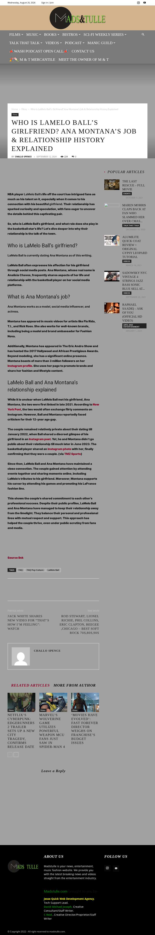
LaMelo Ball (53, 570)
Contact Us (83, 51)
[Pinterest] (29, 171)
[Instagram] (138, 2)
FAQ (21, 570)
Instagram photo (59, 449)
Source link (15, 557)
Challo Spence (23, 156)
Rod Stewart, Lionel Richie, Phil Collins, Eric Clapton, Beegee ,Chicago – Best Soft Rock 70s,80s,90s (79, 624)
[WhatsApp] (37, 171)
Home (15, 109)
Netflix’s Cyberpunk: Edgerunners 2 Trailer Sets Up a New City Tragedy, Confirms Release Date (21, 731)
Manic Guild (100, 43)
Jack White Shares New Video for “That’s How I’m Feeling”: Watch (28, 622)
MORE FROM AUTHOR (74, 685)
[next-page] (16, 754)
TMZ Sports (72, 454)
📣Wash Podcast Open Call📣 (38, 51)
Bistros (70, 34)
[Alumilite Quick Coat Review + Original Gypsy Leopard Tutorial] (111, 240)
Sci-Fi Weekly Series (104, 34)
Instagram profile (20, 366)
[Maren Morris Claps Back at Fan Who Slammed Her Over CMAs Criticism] (111, 208)
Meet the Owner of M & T (84, 59)
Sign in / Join (47, 2)
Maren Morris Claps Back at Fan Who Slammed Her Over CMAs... (134, 213)
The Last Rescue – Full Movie (133, 185)
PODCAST (73, 43)
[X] (20, 171)
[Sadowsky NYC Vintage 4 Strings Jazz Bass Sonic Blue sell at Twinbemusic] (111, 276)
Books (50, 34)
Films (14, 34)
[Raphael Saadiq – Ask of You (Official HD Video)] (111, 308)
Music (32, 34)
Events (127, 193)
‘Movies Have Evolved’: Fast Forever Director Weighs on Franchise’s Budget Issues (84, 729)
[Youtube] (144, 2)
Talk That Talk (24, 43)
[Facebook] (11, 171)
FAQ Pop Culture (35, 570)
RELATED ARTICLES (30, 685)
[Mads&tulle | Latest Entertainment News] (77, 18)
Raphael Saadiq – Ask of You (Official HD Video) (132, 312)
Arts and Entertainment (131, 325)
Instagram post (40, 439)
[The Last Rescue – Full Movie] (111, 184)
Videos (52, 43)
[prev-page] (10, 754)
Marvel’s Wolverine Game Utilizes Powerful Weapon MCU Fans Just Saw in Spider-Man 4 (52, 731)
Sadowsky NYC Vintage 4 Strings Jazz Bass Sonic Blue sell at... (134, 280)
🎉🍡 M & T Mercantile (32, 59)
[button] (142, 34)
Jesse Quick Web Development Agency (69, 899)
